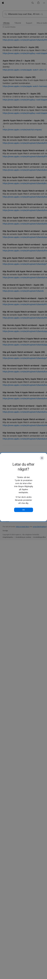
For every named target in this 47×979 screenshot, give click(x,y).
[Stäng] (42, 458)
